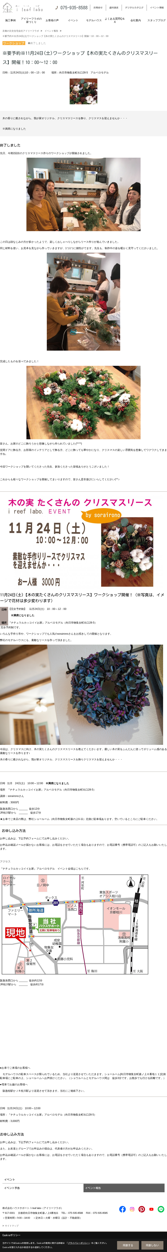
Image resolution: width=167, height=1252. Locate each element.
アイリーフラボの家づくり (31, 20)
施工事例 (10, 20)
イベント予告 (12, 1188)
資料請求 (113, 8)
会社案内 (135, 20)
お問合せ (98, 8)
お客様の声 (52, 20)
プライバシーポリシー (78, 1243)
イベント (73, 20)
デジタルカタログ (134, 8)
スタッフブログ (156, 20)
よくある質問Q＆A (115, 20)
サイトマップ (12, 1225)
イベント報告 (93, 1188)
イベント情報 (157, 8)
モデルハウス (94, 20)
